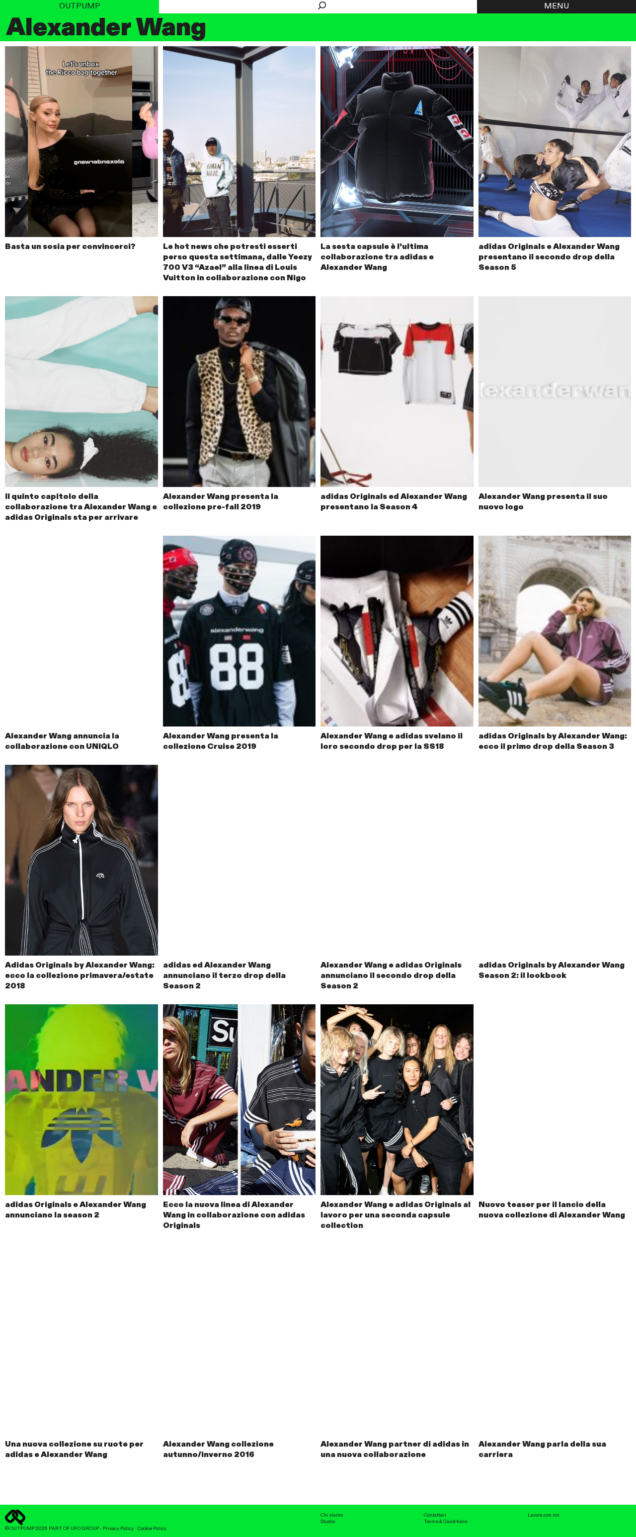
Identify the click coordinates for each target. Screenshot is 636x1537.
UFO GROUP (85, 1528)
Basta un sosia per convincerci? (70, 247)
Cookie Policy (151, 1528)
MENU (556, 6)
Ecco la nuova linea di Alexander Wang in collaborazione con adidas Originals (234, 1215)
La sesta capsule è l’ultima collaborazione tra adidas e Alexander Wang (377, 257)
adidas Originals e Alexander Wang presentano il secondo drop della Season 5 (549, 257)
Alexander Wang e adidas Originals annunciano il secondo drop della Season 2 (391, 976)
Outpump (79, 6)
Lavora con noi (543, 1515)
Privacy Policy (118, 1528)
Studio (327, 1521)
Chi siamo (331, 1515)
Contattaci (435, 1515)
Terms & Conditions (446, 1521)
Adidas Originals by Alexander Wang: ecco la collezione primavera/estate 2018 (80, 976)
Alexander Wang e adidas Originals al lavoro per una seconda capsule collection (395, 1215)
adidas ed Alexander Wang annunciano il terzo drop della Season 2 (224, 976)
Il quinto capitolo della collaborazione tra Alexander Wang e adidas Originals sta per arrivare (81, 507)
